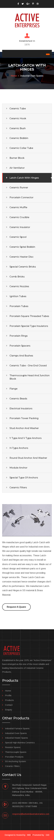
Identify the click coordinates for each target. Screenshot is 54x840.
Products (9, 700)
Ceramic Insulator (20, 227)
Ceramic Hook (18, 118)
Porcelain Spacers (20, 345)
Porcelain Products (14, 757)
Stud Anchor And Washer (24, 428)
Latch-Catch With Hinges (24, 177)
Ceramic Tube (18, 108)
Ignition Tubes (18, 296)
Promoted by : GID (41, 835)
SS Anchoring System (15, 761)
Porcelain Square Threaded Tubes (29, 316)
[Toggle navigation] (48, 54)
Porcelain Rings (19, 335)
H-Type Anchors (19, 448)
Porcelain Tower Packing (24, 418)
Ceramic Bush (18, 128)
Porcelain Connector (21, 197)
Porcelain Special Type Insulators (29, 326)
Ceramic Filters (18, 487)
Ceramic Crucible (19, 217)
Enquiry (8, 709)
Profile (8, 695)
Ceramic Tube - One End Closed (28, 365)
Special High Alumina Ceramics (20, 742)
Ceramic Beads (18, 398)
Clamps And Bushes (21, 355)
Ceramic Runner (19, 187)
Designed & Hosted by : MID (18, 835)
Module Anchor (18, 467)
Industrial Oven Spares (16, 733)
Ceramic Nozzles (19, 286)
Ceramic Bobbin (19, 138)
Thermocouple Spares (15, 752)
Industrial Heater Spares (16, 738)
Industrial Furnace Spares (17, 728)
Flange (13, 388)
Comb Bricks (17, 276)
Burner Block (17, 158)
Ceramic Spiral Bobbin (22, 247)
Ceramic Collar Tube (21, 148)
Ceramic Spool (18, 237)
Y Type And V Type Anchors (26, 438)
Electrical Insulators (21, 408)
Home (14, 76)
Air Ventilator (17, 168)
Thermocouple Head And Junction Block (30, 377)
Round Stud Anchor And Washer (28, 458)
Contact (9, 705)
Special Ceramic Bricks (23, 266)
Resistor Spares (12, 747)
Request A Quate (16, 607)
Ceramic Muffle (18, 207)
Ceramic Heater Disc (21, 256)
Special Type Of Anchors (24, 477)
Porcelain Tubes (19, 306)
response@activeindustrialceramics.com (30, 814)
